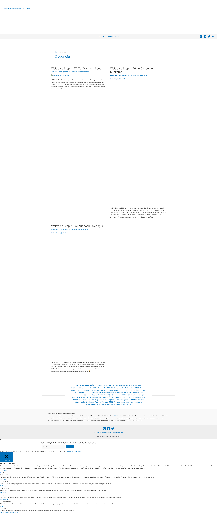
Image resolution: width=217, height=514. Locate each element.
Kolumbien (119, 392)
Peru (111, 397)
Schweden (86, 400)
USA (132, 402)
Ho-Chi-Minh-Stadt (112, 390)
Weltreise (126, 404)
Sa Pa (81, 400)
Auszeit (107, 385)
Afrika (78, 385)
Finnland (142, 388)
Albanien (85, 385)
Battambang (130, 385)
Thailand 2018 (107, 402)
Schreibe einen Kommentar (80, 72)
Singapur (111, 400)
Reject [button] (72, 451)
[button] (103, 36)
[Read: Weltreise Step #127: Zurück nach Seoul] (60, 75)
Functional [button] (3, 479)
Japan (81, 392)
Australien (99, 385)
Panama (105, 397)
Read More (78, 451)
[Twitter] (209, 36)
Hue (134, 390)
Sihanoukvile (103, 400)
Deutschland (118, 388)
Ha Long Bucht (95, 390)
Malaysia (101, 395)
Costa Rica (108, 388)
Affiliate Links (115, 415)
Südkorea (90, 402)
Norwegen (95, 397)
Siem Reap (94, 400)
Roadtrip (75, 400)
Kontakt (97, 433)
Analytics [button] (3, 492)
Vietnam (117, 405)
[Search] (70, 446)
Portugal (142, 397)
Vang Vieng (138, 402)
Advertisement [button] (4, 499)
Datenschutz (118, 433)
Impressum (106, 433)
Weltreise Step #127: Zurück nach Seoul (76, 68)
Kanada (98, 392)
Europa (136, 388)
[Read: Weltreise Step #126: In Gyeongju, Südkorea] (138, 141)
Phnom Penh (127, 397)
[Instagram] (201, 36)
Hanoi (103, 390)
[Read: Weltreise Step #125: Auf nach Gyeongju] (79, 295)
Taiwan (98, 402)
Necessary (5, 472)
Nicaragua (141, 395)
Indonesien (140, 390)
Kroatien (75, 395)
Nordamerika (84, 397)
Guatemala (86, 390)
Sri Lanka (133, 399)
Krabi (141, 392)
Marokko (109, 395)
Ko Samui (136, 392)
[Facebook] (205, 36)
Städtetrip (141, 400)
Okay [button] (68, 451)
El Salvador (128, 388)
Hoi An (122, 390)
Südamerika (80, 402)
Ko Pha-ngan (128, 392)
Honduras (128, 390)
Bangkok (122, 385)
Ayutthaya (115, 385)
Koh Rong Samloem (108, 392)
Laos (85, 395)
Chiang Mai (92, 388)
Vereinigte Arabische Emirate (96, 405)
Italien (75, 392)
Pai (100, 397)
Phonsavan (135, 397)
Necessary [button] (3, 470)
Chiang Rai (100, 388)
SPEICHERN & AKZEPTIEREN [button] (9, 513)
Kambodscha (90, 392)
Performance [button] (4, 486)
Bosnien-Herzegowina (79, 388)
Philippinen (118, 397)
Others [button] (2, 506)
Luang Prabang (92, 395)
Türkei (128, 402)
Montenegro (131, 395)
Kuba (80, 395)
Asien (92, 385)
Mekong (116, 395)
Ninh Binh (75, 397)
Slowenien (119, 400)
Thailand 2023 (119, 402)
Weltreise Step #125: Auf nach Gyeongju (77, 226)
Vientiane (110, 405)
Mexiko (123, 395)
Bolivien (138, 385)
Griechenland (76, 390)
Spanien (126, 400)
